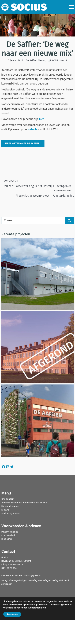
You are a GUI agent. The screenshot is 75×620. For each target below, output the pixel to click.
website (33, 129)
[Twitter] (12, 466)
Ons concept (7, 499)
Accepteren (12, 614)
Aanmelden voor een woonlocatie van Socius (24, 502)
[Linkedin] (8, 466)
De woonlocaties (9, 506)
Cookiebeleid (8, 535)
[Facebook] (3, 466)
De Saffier (31, 60)
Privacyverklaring (9, 531)
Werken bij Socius (10, 513)
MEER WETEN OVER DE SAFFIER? (23, 143)
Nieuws (42, 60)
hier (41, 119)
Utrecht (63, 60)
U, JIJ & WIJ (52, 60)
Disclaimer (6, 539)
